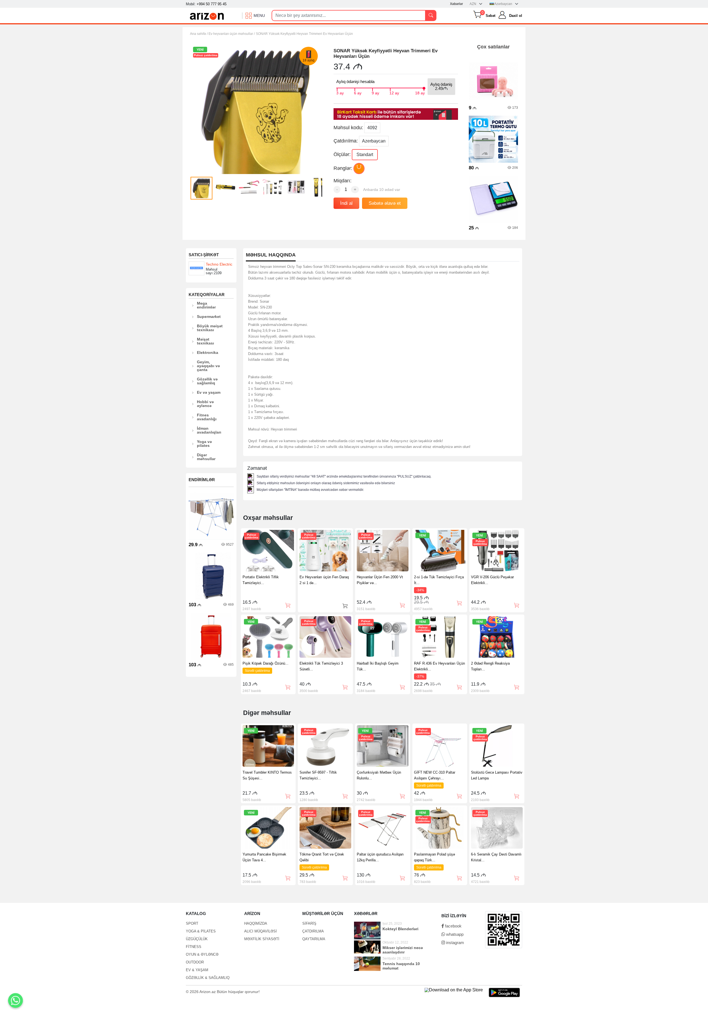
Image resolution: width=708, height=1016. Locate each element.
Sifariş (309, 923)
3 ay (340, 92)
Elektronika (207, 352)
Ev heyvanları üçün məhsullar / (232, 34)
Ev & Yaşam (197, 970)
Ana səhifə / (199, 34)
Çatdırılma (313, 931)
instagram (454, 942)
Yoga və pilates (204, 443)
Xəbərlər (456, 4)
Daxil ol (515, 16)
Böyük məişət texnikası (210, 328)
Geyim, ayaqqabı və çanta (208, 366)
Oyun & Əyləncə (202, 954)
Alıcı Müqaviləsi (260, 931)
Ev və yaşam (208, 392)
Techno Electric (219, 264)
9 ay (375, 92)
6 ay (357, 92)
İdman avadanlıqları (209, 430)
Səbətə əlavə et (385, 203)
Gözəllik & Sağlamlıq (208, 977)
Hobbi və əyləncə (205, 404)
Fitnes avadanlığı (207, 417)
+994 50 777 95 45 (212, 4)
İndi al (346, 203)
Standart (364, 154)
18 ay (420, 92)
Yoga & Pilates (201, 931)
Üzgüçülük (197, 939)
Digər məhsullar (206, 457)
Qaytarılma (313, 939)
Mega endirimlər (206, 305)
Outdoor (195, 962)
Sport (192, 923)
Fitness (193, 946)
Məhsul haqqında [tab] (271, 255)
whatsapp (454, 934)
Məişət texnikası (205, 341)
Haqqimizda (255, 923)
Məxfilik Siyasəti (261, 939)
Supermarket (209, 316)
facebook (453, 926)
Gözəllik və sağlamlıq (207, 381)
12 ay (394, 92)
